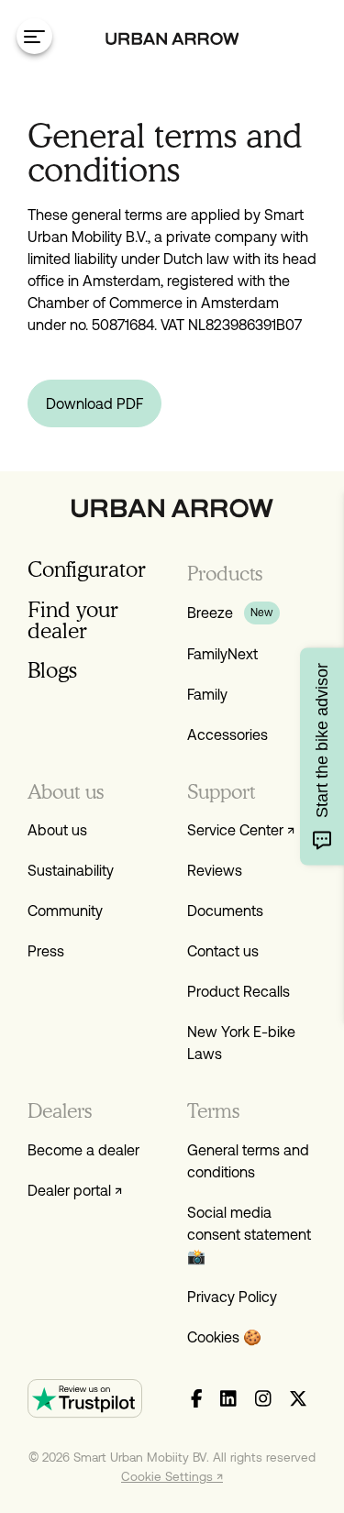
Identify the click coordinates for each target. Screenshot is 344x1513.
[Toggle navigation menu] (34, 36)
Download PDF (94, 403)
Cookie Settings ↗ (172, 1476)
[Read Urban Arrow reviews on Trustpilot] (85, 1399)
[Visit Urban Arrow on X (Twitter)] (298, 1399)
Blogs (52, 669)
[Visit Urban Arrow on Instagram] (263, 1399)
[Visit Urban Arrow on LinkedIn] (228, 1399)
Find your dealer (73, 620)
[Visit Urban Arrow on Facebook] (197, 1399)
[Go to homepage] (172, 39)
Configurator (87, 569)
